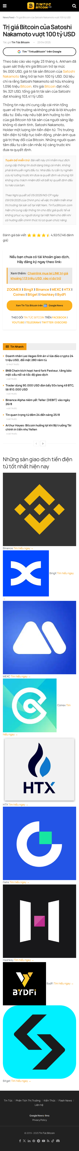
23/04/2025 (44, 42)
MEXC (56, 289)
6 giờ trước (12, 434)
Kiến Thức (49, 1100)
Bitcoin (25, 86)
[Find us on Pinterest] (33, 1141)
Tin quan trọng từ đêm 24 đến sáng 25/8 (33, 415)
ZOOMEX (14, 289)
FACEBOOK (59, 317)
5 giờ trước (12, 419)
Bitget (32, 294)
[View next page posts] (43, 443)
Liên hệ (39, 1105)
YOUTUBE (18, 322)
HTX (67, 289)
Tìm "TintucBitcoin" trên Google (41, 51)
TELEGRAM (33, 322)
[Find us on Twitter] (24, 1141)
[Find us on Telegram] (38, 1141)
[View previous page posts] (36, 443)
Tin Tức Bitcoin (21, 42)
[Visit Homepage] (39, 5)
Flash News (65, 1100)
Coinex (19, 294)
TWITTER (47, 322)
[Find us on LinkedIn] (29, 1141)
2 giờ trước (12, 379)
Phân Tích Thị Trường (28, 1100)
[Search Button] (74, 6)
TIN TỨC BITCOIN (34, 317)
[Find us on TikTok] (52, 1141)
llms (47, 1115)
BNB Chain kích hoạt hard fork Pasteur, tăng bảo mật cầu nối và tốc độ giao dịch (39, 373)
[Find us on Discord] (58, 1141)
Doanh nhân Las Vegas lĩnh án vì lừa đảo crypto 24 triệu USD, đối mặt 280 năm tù (39, 358)
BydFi (61, 294)
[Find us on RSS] (48, 1141)
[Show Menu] (5, 6)
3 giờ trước (12, 394)
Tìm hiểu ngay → (23, 548)
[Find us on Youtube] (43, 1141)
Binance (42, 289)
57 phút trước (13, 364)
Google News (37, 1115)
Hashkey (47, 294)
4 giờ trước (12, 408)
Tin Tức (8, 1100)
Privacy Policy (39, 1120)
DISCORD (61, 322)
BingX (28, 289)
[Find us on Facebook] (20, 1141)
